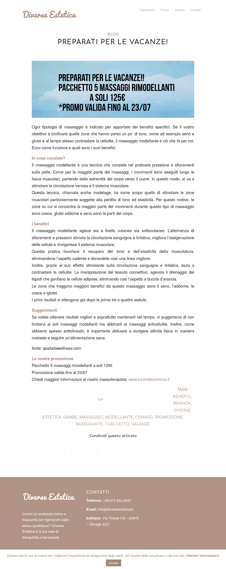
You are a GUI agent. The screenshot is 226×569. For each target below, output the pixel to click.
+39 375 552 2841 (117, 500)
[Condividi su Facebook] (48, 449)
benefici (182, 396)
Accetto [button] (114, 563)
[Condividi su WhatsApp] (113, 449)
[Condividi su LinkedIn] (145, 449)
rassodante (89, 424)
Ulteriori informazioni (202, 555)
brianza (182, 403)
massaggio (91, 417)
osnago (144, 417)
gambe (70, 417)
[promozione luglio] (113, 89)
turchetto (117, 424)
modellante (119, 417)
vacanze (140, 424)
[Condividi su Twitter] (81, 449)
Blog (113, 34)
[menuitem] (147, 10)
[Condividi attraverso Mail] (178, 449)
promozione (169, 417)
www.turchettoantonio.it (149, 379)
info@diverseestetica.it (115, 509)
